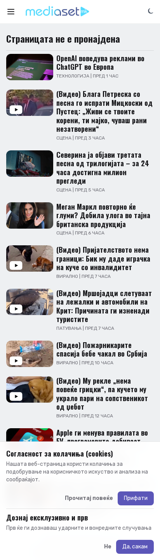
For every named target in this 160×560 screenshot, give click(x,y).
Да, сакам (135, 546)
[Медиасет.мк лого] (57, 12)
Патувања (69, 328)
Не (107, 546)
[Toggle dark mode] (151, 10)
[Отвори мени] (11, 12)
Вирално (67, 276)
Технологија (73, 76)
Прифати (136, 498)
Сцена (64, 138)
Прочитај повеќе (89, 498)
